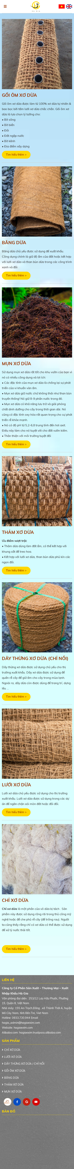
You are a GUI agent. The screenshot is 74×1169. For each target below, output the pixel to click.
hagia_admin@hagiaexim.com (21, 1022)
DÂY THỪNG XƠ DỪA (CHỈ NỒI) (35, 658)
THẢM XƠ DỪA (18, 532)
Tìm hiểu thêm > (16, 154)
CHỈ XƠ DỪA (15, 900)
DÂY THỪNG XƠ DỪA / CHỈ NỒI (24, 1063)
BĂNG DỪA (14, 242)
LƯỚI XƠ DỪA (16, 784)
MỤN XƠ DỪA (16, 363)
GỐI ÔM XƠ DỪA (19, 95)
